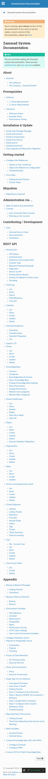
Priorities (13, 518)
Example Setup (15, 116)
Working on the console (19, 216)
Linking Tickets (15, 512)
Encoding (13, 280)
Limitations (14, 592)
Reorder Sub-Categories (19, 392)
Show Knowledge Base (19, 380)
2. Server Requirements (19, 105)
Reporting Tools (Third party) (18, 714)
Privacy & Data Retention (17, 655)
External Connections (18, 674)
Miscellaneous (15, 613)
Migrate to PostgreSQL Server (19, 641)
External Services (16, 663)
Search (12, 295)
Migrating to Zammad (15, 194)
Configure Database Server (17, 638)
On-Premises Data (17, 660)
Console (9, 209)
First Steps (10, 175)
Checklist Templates (17, 336)
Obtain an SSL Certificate (20, 165)
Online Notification (14, 399)
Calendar (10, 305)
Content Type (15, 263)
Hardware (10, 109)
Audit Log (10, 285)
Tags (11, 527)
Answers (13, 371)
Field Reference (15, 298)
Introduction (11, 250)
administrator (10, 65)
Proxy (11, 672)
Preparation (14, 645)
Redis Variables (12, 729)
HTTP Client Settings (18, 631)
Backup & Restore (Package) (18, 585)
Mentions (13, 515)
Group (9, 346)
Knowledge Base (13, 367)
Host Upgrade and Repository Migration (23, 149)
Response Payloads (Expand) (21, 266)
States (12, 524)
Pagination (13, 269)
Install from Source (14, 140)
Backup (12, 601)
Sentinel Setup (15, 736)
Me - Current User (17, 544)
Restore (12, 604)
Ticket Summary (16, 532)
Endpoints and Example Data (21, 260)
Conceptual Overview (18, 683)
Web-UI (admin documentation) (19, 206)
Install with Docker (14, 134)
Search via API (15, 272)
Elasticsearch (11, 143)
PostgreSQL (14, 622)
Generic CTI (11, 343)
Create (12, 316)
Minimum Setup (16, 113)
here (30, 35)
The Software (15, 83)
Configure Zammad (17, 745)
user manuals (26, 65)
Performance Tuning (17, 119)
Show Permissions (17, 386)
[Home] (4, 12)
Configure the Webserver (17, 160)
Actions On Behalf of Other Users (23, 278)
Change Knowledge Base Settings (23, 383)
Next (39, 758)
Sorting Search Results (18, 275)
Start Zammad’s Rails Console (22, 213)
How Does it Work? (17, 686)
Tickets (12, 529)
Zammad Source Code (18, 232)
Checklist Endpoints (14, 326)
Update (12, 319)
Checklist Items (15, 333)
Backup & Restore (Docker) (17, 597)
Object (9, 423)
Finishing (13, 651)
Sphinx (15, 772)
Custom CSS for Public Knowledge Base (23, 752)
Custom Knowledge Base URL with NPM (23, 740)
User (8, 540)
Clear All (12, 418)
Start (8, 228)
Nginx (11, 625)
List (10, 289)
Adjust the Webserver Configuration (24, 168)
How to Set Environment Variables (24, 633)
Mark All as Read (16, 415)
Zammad (10, 78)
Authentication (15, 257)
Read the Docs (9, 775)
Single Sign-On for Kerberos (18, 679)
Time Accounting (16, 535)
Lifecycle (13, 301)
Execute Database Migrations (21, 442)
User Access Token (14, 563)
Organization (11, 446)
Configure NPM (16, 748)
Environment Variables (15, 609)
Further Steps (15, 182)
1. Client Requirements (19, 102)
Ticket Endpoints (13, 505)
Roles (8, 466)
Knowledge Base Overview (20, 377)
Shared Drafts (15, 521)
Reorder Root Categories (19, 395)
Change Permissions (17, 389)
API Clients (14, 254)
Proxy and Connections (16, 667)
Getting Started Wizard (19, 179)
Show (11, 292)
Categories (13, 374)
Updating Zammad (14, 146)
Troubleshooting (16, 171)
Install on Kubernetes (15, 137)
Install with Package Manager (19, 131)
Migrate (12, 648)
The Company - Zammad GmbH (22, 86)
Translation (14, 238)
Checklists (13, 330)
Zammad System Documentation (25, 4)
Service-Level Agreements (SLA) (19, 484)
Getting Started (15, 590)
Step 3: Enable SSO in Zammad (22, 701)
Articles (12, 509)
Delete (12, 321)
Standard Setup (16, 733)
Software (10, 97)
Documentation (16, 235)
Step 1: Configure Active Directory (24, 692)
